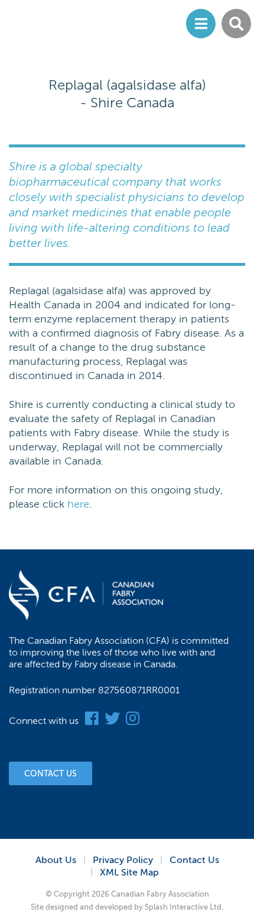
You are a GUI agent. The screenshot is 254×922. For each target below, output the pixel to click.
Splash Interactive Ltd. (184, 907)
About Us (55, 860)
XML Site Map (129, 872)
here (78, 504)
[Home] (57, 24)
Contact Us (50, 773)
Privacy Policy (123, 860)
